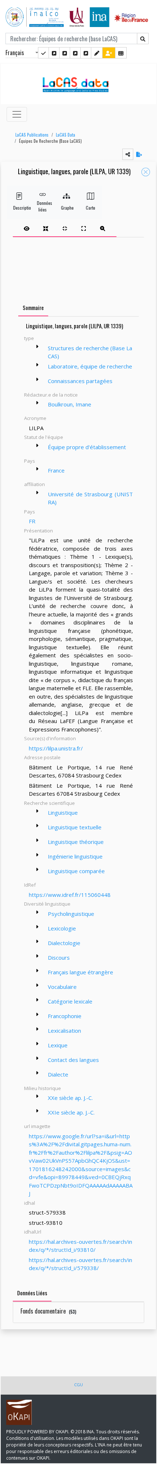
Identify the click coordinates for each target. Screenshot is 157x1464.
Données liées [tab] (32, 1293)
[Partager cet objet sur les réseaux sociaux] (127, 154)
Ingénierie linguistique (75, 856)
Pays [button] (29, 461)
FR (32, 521)
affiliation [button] (34, 484)
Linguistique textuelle (75, 827)
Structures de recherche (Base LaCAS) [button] (90, 352)
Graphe (66, 207)
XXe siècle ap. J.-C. (70, 1097)
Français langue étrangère (80, 972)
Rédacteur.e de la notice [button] (51, 394)
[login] (108, 52)
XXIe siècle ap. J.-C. (71, 1112)
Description (18, 207)
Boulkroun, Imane (69, 404)
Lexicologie (62, 928)
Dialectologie (64, 943)
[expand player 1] (45, 228)
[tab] (64, 228)
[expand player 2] (64, 228)
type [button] (29, 338)
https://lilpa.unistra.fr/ (56, 748)
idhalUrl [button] (32, 1231)
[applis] (121, 52)
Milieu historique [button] (42, 1088)
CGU (78, 1384)
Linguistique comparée (76, 871)
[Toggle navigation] (17, 114)
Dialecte (58, 1074)
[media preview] (26, 228)
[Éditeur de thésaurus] (64, 52)
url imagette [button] (37, 1126)
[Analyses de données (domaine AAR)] (75, 52)
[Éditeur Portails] (43, 52)
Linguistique (63, 812)
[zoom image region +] (102, 228)
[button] (30, 135)
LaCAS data (65, 135)
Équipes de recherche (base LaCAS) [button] (50, 141)
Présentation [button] (38, 530)
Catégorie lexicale (70, 1001)
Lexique (58, 1045)
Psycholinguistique (71, 913)
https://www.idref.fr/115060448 (70, 894)
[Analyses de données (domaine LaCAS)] (85, 52)
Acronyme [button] (35, 418)
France (56, 470)
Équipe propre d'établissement (87, 447)
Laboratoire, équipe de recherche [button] (90, 366)
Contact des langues (73, 1059)
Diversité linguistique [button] (47, 904)
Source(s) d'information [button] (50, 738)
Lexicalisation (64, 1030)
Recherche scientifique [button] (49, 803)
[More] (37, 346)
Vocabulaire (62, 986)
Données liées (42, 206)
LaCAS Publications (32, 135)
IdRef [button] (30, 885)
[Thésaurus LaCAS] (54, 52)
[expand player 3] (83, 228)
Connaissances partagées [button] (80, 381)
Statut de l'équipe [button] (43, 437)
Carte (90, 207)
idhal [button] (29, 1203)
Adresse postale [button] (42, 757)
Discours (59, 957)
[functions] (97, 52)
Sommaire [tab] (33, 307)
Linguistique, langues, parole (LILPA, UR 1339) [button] (74, 172)
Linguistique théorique (76, 841)
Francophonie (64, 1016)
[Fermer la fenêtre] (145, 172)
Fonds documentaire (48, 1311)
